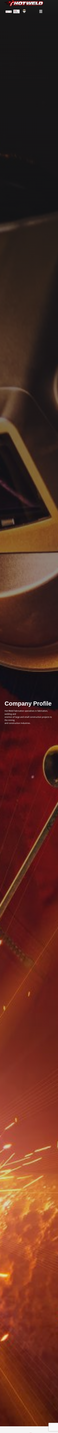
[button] (41, 11)
